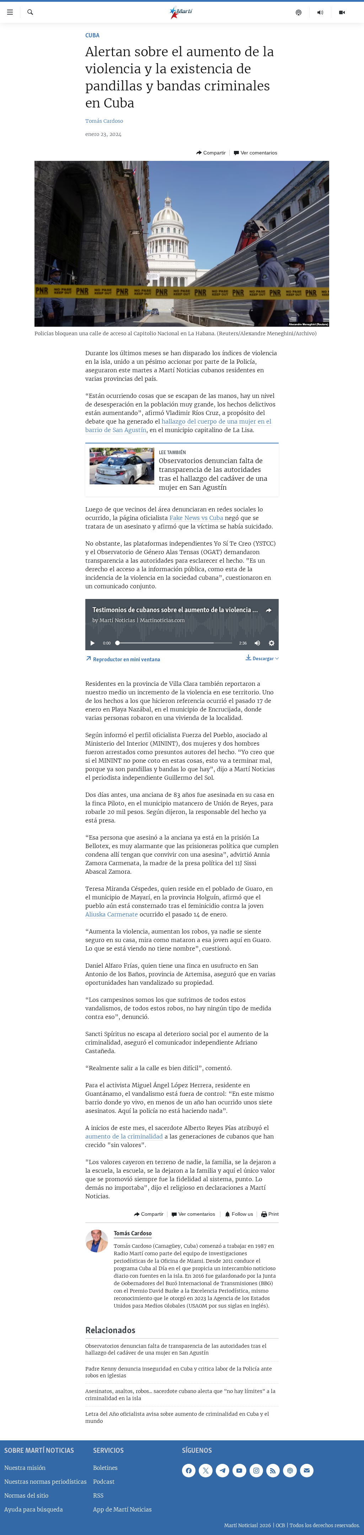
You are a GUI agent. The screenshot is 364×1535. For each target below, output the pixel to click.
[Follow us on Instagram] (256, 1470)
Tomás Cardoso (104, 121)
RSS (98, 1495)
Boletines (105, 1468)
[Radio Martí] (320, 12)
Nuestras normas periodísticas (45, 1481)
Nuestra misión (25, 1468)
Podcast (103, 1481)
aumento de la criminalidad (124, 1136)
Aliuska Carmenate (111, 914)
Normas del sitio (26, 1495)
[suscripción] (307, 1470)
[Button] (211, 152)
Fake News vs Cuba (196, 517)
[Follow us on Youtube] (239, 1470)
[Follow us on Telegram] (222, 1470)
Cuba (92, 36)
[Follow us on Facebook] (189, 1470)
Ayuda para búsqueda (33, 1509)
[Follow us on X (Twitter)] (205, 1470)
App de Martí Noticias (122, 1509)
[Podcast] (299, 12)
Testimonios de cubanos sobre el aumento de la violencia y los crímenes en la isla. (206, 610)
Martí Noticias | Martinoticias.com (142, 620)
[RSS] (273, 1470)
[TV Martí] (342, 12)
